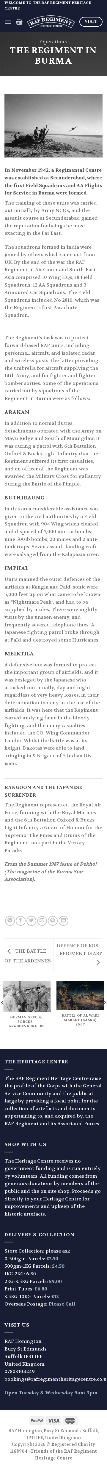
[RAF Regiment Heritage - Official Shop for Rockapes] (51, 21)
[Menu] (8, 22)
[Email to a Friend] (42, 921)
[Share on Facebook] (21, 921)
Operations (53, 41)
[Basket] (19, 21)
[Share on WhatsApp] (10, 921)
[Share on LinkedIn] (63, 921)
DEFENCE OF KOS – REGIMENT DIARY (80, 950)
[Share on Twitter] (31, 921)
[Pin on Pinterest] (53, 921)
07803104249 (19, 1371)
